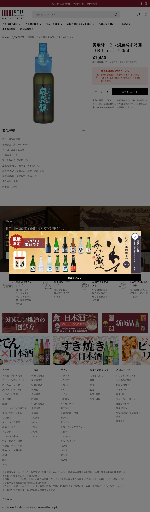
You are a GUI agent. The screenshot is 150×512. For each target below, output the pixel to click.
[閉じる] (135, 237)
